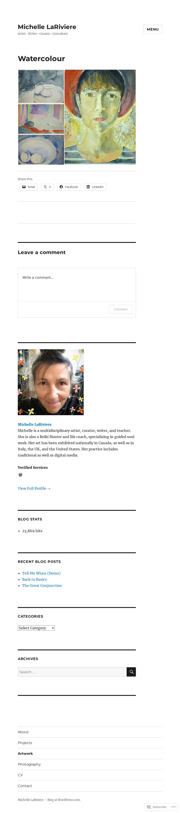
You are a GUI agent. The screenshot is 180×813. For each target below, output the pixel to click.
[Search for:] (72, 672)
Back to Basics (34, 579)
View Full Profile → (34, 488)
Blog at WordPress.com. (64, 800)
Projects (25, 743)
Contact (25, 786)
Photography (29, 764)
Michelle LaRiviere (47, 27)
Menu (153, 29)
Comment (121, 309)
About (23, 732)
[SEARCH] (131, 672)
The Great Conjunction (42, 585)
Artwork (25, 753)
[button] (41, 86)
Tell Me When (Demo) (41, 573)
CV (20, 775)
